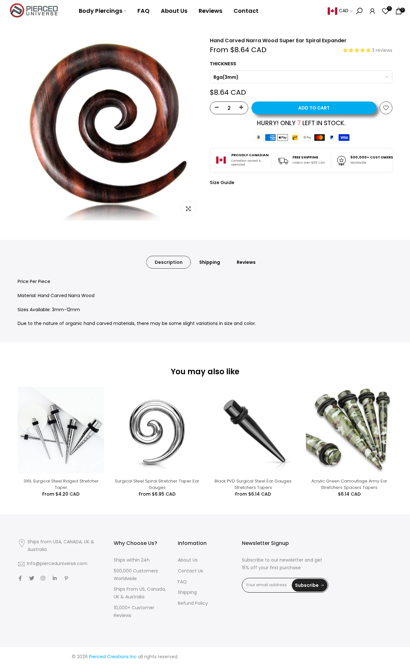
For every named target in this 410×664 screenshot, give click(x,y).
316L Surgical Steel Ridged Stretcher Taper (61, 484)
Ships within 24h (132, 560)
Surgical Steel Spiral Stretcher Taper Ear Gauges (157, 484)
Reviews (210, 11)
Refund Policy (193, 603)
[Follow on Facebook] (20, 578)
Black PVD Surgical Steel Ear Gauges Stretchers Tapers (253, 484)
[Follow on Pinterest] (66, 578)
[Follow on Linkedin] (55, 578)
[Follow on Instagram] (43, 578)
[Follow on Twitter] (31, 578)
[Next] (381, 430)
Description (169, 262)
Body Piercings (100, 11)
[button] (357, 50)
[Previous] (28, 430)
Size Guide (222, 182)
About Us (174, 11)
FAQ (143, 11)
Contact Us (190, 571)
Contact (246, 11)
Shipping (209, 262)
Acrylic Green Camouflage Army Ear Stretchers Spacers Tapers (349, 484)
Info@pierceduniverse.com (57, 564)
